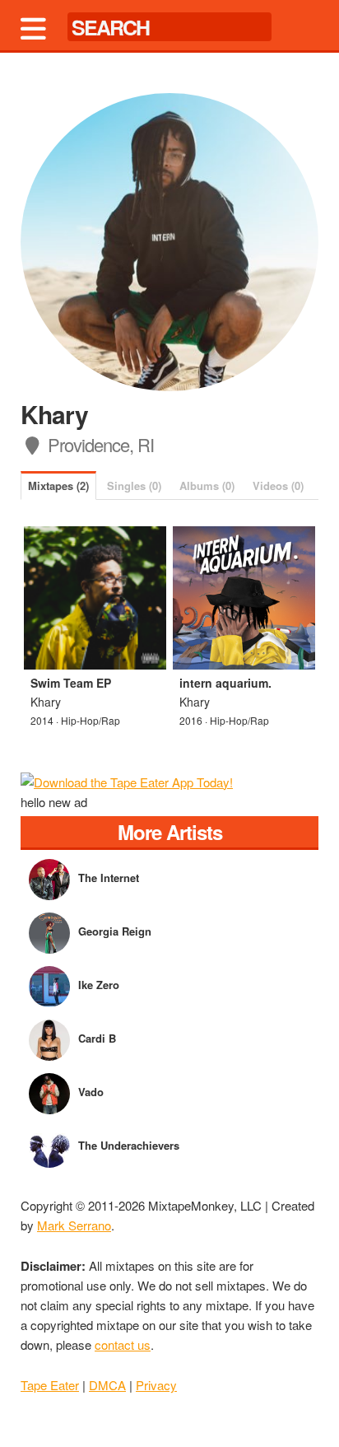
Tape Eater (50, 1384)
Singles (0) (134, 485)
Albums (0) (207, 485)
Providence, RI (99, 444)
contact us (123, 1344)
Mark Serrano (74, 1225)
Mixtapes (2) (58, 485)
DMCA (107, 1384)
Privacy (156, 1384)
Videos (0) (278, 485)
